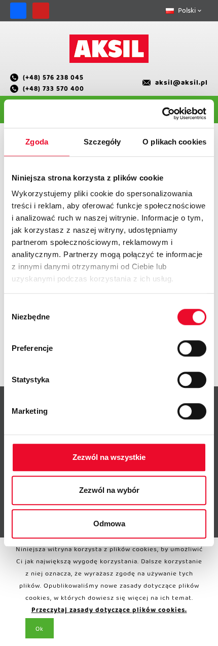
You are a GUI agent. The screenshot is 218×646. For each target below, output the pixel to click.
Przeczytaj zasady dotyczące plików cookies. (109, 612)
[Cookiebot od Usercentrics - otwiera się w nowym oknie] (162, 113)
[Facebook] (18, 11)
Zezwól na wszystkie (109, 457)
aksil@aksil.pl (181, 85)
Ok (39, 630)
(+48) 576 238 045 (53, 79)
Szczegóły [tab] (102, 141)
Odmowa (109, 523)
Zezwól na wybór (109, 490)
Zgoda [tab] (36, 141)
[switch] (191, 348)
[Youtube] (40, 11)
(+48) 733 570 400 (53, 90)
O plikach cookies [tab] (174, 141)
